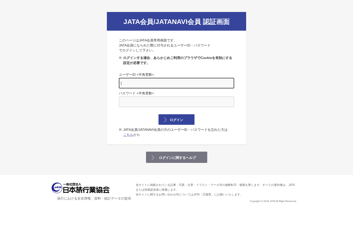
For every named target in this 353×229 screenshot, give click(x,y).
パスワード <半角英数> (136, 93)
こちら (128, 135)
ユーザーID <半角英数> (136, 74)
